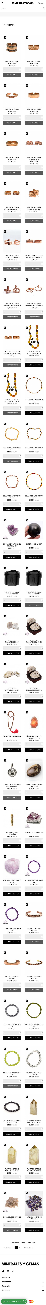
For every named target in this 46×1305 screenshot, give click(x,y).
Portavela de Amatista (34, 832)
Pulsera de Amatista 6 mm (34, 881)
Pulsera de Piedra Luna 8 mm (34, 1074)
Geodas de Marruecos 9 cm (12, 641)
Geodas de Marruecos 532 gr (34, 689)
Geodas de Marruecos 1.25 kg (34, 641)
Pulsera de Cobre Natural (34, 929)
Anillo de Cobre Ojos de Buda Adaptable (34, 256)
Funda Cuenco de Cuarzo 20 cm (12, 593)
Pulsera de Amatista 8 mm (12, 929)
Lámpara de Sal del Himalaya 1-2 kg (34, 737)
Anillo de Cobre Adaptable (12, 62)
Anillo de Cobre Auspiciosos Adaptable (34, 159)
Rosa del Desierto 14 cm (12, 1218)
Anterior (7, 1248)
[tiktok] (3, 1271)
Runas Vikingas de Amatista (34, 1218)
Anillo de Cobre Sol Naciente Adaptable (12, 352)
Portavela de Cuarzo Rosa (12, 881)
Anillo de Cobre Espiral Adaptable (34, 208)
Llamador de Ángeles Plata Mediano (12, 785)
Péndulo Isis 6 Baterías (12, 833)
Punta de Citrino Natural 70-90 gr (12, 1170)
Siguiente (28, 1248)
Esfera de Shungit (34, 544)
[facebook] (13, 1271)
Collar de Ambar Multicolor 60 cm (12, 401)
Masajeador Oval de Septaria (34, 785)
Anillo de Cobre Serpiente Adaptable (12, 304)
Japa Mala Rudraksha (12, 736)
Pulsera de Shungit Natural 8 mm (12, 1122)
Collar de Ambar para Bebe (34, 497)
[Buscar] (43, 8)
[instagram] (8, 1271)
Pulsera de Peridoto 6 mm (34, 1025)
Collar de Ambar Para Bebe (34, 401)
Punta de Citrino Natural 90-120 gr (34, 1170)
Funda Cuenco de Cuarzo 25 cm (34, 593)
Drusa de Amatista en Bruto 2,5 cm (12, 545)
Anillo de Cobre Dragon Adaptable (12, 208)
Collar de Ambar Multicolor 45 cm (34, 352)
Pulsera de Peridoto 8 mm (12, 1074)
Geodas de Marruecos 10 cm (12, 689)
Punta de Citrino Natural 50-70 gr (34, 1122)
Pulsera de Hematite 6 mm (12, 1025)
